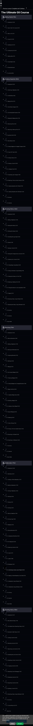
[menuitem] (1, 4)
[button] (1, 1)
